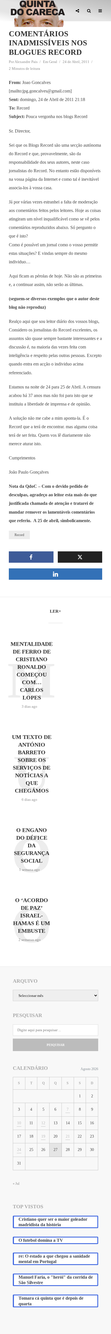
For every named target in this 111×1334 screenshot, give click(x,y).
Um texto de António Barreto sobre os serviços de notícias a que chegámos (32, 764)
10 (19, 1123)
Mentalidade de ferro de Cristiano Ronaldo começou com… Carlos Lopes (32, 671)
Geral (53, 62)
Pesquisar (56, 1045)
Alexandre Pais (26, 62)
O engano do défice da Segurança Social (31, 845)
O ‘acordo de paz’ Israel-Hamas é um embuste (31, 915)
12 (43, 1123)
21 (68, 1136)
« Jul (16, 1184)
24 (19, 1150)
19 (43, 1136)
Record (19, 535)
